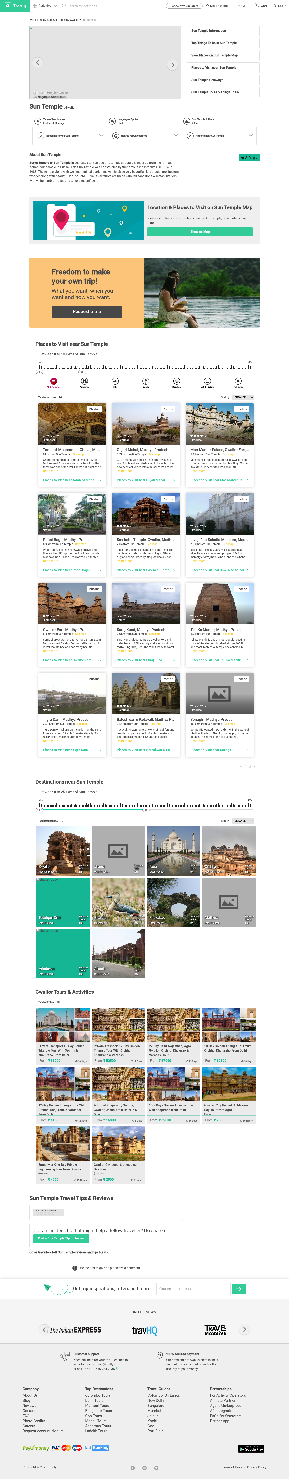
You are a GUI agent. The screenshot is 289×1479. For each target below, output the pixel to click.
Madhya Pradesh (57, 19)
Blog (26, 1400)
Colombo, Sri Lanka (163, 1395)
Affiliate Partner (222, 1400)
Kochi (152, 1421)
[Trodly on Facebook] (132, 1467)
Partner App (219, 1421)
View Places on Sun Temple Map (214, 55)
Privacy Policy (256, 1467)
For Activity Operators (184, 5)
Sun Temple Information (208, 31)
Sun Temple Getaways (207, 80)
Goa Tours (93, 1416)
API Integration (222, 1410)
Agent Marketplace (225, 1405)
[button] (244, 6)
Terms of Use (231, 1467)
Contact (29, 1410)
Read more (50, 471)
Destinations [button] (219, 6)
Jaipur (152, 1416)
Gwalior (74, 19)
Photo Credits (34, 1421)
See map (78, 454)
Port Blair (155, 1431)
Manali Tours (96, 1421)
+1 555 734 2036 (103, 1369)
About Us (30, 1395)
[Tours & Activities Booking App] (204, 1449)
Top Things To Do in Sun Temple (214, 43)
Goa (150, 1426)
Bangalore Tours (98, 1410)
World (33, 19)
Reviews (29, 1405)
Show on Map (200, 232)
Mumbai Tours (97, 1405)
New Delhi (155, 1400)
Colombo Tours (98, 1395)
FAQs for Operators (226, 1416)
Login (282, 6)
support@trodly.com (106, 1364)
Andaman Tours (98, 1426)
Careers (29, 1426)
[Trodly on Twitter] (156, 1467)
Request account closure (43, 1431)
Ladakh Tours (96, 1431)
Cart (264, 6)
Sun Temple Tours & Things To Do (215, 92)
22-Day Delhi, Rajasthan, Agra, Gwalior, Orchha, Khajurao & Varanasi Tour (170, 1050)
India (42, 19)
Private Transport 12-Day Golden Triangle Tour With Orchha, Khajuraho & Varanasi (117, 1050)
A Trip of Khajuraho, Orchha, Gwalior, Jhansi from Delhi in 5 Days (115, 1110)
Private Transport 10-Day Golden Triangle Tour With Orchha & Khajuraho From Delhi (61, 1050)
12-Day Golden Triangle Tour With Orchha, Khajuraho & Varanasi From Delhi (62, 1110)
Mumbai (154, 1410)
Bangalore (155, 1405)
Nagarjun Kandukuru (156, 97)
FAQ (26, 1416)
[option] (73, 1329)
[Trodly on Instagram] (144, 1467)
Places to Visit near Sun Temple (213, 67)
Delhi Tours (94, 1400)
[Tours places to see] (15, 6)
